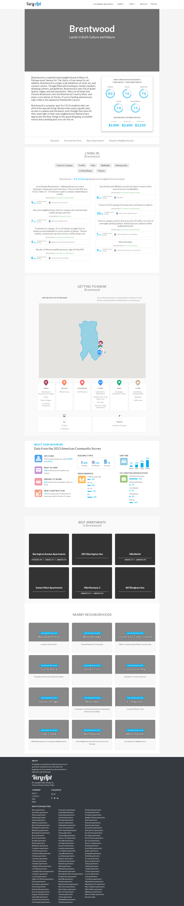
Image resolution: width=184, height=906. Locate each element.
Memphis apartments (65, 863)
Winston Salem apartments (94, 894)
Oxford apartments (65, 897)
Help (33, 799)
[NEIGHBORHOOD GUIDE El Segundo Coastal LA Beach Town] (135, 687)
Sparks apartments (91, 851)
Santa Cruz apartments (93, 843)
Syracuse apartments (92, 861)
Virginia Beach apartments (94, 881)
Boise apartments (38, 835)
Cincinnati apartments (40, 858)
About (34, 793)
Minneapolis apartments (66, 871)
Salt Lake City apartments (94, 830)
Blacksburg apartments (40, 830)
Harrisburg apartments (66, 815)
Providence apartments (93, 815)
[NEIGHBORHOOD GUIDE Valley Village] (49, 687)
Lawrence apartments (66, 846)
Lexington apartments (66, 848)
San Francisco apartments (94, 838)
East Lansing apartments (41, 892)
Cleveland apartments (39, 863)
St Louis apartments (92, 858)
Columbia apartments (39, 869)
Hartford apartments (65, 817)
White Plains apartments (93, 889)
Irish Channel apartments (67, 830)
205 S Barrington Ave (92, 554)
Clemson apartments (39, 861)
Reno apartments (91, 820)
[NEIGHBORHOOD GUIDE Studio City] (92, 655)
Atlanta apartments (39, 817)
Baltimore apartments (39, 823)
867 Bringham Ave (135, 587)
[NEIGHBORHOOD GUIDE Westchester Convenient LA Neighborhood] (135, 719)
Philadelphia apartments (66, 899)
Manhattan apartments (66, 861)
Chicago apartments (39, 856)
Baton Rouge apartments (41, 825)
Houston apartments (65, 823)
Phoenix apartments (65, 902)
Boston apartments (39, 838)
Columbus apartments (40, 874)
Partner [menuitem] (154, 4)
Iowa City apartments (66, 828)
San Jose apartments (92, 841)
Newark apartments (65, 881)
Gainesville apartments (40, 897)
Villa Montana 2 (92, 587)
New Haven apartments (66, 887)
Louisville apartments (65, 853)
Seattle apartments (92, 846)
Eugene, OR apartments (40, 894)
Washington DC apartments (95, 884)
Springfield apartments (93, 853)
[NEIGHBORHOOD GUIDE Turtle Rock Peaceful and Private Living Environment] (49, 655)
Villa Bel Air (135, 554)
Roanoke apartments (92, 825)
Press (34, 802)
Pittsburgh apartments (93, 810)
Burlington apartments (40, 846)
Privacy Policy (49, 785)
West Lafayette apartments (95, 887)
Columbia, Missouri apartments (43, 871)
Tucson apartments (92, 874)
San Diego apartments (93, 835)
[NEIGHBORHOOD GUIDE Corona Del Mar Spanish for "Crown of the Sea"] (135, 655)
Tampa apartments (91, 863)
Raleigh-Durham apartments (95, 817)
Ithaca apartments (65, 833)
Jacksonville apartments (66, 835)
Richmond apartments (93, 823)
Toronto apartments (92, 871)
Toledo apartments (92, 866)
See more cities (90, 897)
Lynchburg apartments (66, 856)
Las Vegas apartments (66, 843)
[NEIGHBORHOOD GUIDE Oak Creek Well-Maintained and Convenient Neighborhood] (49, 719)
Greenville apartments (66, 812)
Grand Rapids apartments (41, 902)
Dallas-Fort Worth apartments (42, 879)
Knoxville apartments (65, 841)
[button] (99, 353)
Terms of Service (38, 785)
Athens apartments (39, 815)
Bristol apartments (38, 843)
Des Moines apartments (40, 884)
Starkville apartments (92, 856)
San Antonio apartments (93, 833)
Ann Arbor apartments (40, 812)
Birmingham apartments (40, 828)
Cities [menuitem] (131, 4)
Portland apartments (92, 812)
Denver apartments (39, 881)
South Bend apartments (93, 848)
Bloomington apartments (41, 833)
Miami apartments (64, 866)
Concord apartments (39, 876)
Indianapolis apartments (66, 825)
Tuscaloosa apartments (93, 879)
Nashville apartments (65, 879)
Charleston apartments (40, 848)
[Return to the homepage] (33, 4)
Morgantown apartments (67, 876)
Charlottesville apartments (41, 853)
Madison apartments (65, 858)
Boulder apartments (39, 841)
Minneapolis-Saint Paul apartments (70, 874)
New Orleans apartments (67, 889)
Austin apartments (38, 820)
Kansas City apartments (67, 838)
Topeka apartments (92, 869)
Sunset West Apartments (49, 587)
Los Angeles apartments (103, 4)
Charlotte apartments (39, 851)
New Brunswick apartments (68, 884)
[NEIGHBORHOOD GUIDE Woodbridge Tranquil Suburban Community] (92, 622)
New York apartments (66, 892)
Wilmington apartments (93, 892)
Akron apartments (38, 810)
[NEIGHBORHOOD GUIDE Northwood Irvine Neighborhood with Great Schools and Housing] (92, 719)
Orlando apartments (65, 894)
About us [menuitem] (143, 4)
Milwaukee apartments (66, 869)
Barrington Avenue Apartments (49, 554)
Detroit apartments (39, 887)
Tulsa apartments (91, 876)
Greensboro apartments (66, 810)
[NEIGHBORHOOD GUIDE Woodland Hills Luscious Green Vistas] (49, 622)
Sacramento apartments (93, 828)
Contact (35, 796)
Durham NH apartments (40, 889)
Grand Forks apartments (40, 899)
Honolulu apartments (65, 820)
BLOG (53, 794)
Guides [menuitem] (120, 4)
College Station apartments (41, 866)
